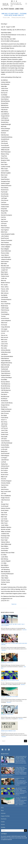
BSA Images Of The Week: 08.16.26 (7, 662)
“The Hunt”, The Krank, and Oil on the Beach (9, 696)
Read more (14, 604)
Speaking (3, 827)
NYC (20, 17)
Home (2, 807)
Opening (23, 17)
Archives (3, 824)
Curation (3, 821)
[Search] (25, 741)
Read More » (4, 650)
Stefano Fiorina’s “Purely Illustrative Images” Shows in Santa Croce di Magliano (21, 768)
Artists (14, 17)
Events (17, 17)
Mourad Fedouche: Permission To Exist (8, 730)
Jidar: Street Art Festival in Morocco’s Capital (10, 680)
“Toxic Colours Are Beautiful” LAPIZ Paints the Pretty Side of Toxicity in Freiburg (21, 757)
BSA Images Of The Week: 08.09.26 (7, 714)
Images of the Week (5, 816)
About (2, 810)
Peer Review (3, 818)
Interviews (3, 813)
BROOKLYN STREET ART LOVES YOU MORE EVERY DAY (16, 4)
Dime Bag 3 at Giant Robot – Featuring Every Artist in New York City (14, 14)
